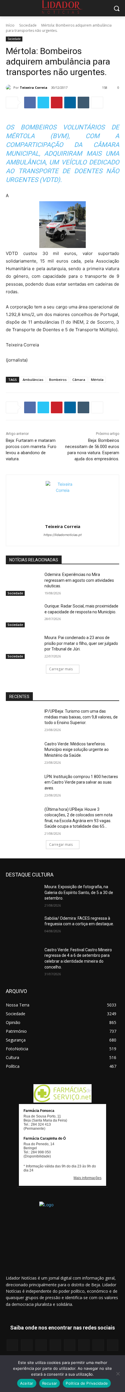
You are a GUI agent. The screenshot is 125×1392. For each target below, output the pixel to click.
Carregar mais (61, 669)
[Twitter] (43, 102)
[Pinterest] (57, 102)
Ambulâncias (33, 379)
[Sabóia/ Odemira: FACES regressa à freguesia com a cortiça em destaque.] (23, 928)
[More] (97, 102)
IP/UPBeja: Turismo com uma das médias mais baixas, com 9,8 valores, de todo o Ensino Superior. (81, 717)
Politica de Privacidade (87, 1383)
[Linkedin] (70, 102)
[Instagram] (26, 1345)
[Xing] (112, 1345)
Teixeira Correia (33, 87)
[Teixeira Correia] (9, 88)
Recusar (49, 1383)
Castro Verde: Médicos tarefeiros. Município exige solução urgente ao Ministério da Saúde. (76, 750)
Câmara (78, 379)
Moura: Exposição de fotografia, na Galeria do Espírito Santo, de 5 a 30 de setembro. (78, 892)
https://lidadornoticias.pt (63, 535)
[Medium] (55, 1345)
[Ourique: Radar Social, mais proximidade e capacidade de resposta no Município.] (23, 615)
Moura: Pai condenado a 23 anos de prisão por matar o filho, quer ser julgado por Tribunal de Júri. (81, 643)
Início (10, 25)
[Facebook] (30, 102)
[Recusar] (118, 1374)
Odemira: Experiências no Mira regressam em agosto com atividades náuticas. (79, 580)
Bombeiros (58, 379)
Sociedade (28, 25)
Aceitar (26, 1383)
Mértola (97, 379)
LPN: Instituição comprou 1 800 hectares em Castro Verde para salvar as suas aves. (81, 782)
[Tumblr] (83, 102)
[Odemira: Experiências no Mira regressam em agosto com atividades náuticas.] (23, 584)
